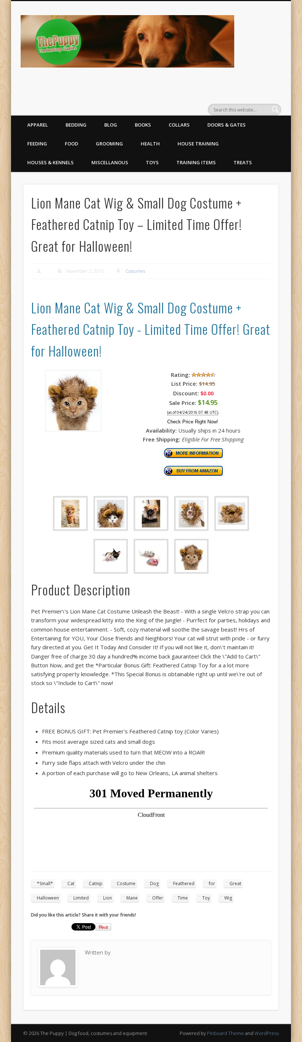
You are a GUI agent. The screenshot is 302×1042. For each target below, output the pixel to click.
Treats (242, 162)
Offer (157, 898)
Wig (228, 898)
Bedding (76, 124)
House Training (198, 143)
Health (150, 143)
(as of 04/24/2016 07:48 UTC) (192, 412)
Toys (152, 162)
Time (183, 898)
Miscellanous (109, 162)
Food (71, 143)
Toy (206, 898)
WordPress (266, 1033)
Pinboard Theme (225, 1033)
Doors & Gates (226, 124)
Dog (154, 883)
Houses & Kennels (50, 162)
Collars (179, 124)
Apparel (37, 124)
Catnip (95, 883)
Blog (110, 124)
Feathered (183, 883)
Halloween (48, 898)
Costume (126, 883)
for (212, 883)
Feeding (37, 143)
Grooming (109, 143)
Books (143, 124)
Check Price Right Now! (192, 421)
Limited (81, 898)
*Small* (45, 883)
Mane (132, 898)
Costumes (135, 271)
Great (235, 883)
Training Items (196, 162)
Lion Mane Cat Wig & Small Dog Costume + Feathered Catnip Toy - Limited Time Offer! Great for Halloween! (150, 329)
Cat (70, 883)
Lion (107, 898)
